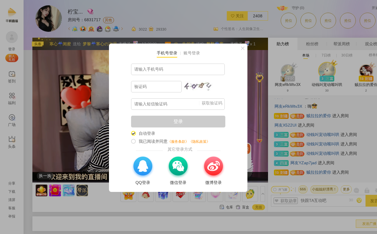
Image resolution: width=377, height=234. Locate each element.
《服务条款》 (178, 142)
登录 (178, 121)
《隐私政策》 (199, 142)
